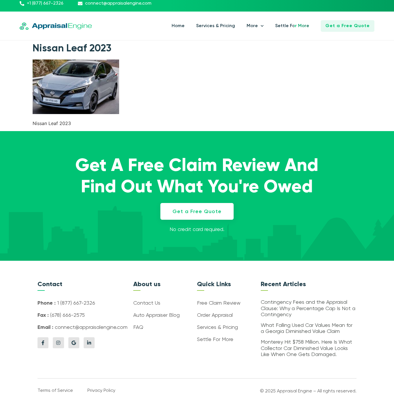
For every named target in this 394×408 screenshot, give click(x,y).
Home (178, 26)
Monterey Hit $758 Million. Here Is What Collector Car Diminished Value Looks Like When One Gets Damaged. (306, 348)
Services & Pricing (215, 26)
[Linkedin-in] (89, 342)
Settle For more (292, 26)
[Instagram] (58, 342)
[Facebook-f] (42, 342)
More (252, 26)
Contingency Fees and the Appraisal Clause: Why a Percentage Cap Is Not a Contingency (308, 308)
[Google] (73, 342)
